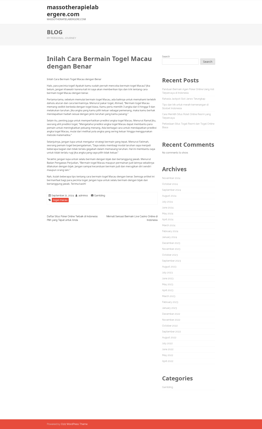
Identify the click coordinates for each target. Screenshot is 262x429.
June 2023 (167, 278)
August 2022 (169, 337)
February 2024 (170, 231)
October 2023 (170, 254)
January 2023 (169, 308)
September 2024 (171, 189)
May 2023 (167, 284)
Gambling (99, 195)
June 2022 (167, 349)
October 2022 (170, 325)
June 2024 (168, 207)
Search (166, 56)
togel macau (60, 200)
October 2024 (170, 184)
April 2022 (167, 361)
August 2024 (169, 195)
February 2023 (170, 302)
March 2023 (168, 296)
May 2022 (167, 355)
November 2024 (171, 178)
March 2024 (168, 225)
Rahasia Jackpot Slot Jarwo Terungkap (183, 98)
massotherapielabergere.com (73, 10)
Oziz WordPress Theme (74, 424)
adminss (83, 195)
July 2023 (167, 272)
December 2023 (171, 243)
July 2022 (167, 343)
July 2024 (167, 201)
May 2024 (167, 213)
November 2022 (171, 319)
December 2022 (171, 313)
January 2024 (169, 237)
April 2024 (167, 219)
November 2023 (171, 249)
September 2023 (171, 260)
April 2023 (167, 290)
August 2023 (169, 266)
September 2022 (171, 331)
